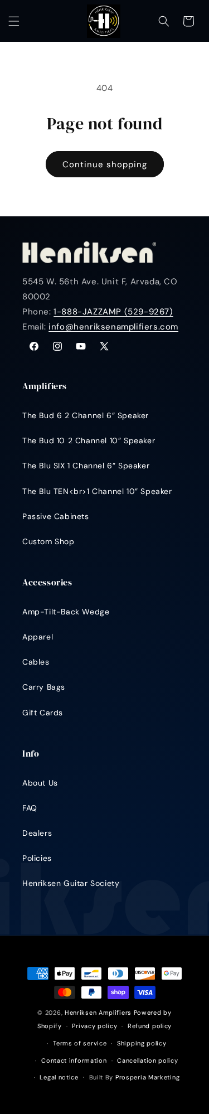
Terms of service (79, 1043)
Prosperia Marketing (147, 1077)
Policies (37, 858)
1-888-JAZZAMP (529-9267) (113, 311)
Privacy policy (94, 1026)
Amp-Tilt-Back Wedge (65, 612)
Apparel (37, 637)
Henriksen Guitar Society (70, 883)
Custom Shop (48, 541)
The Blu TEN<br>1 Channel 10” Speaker (97, 491)
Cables (36, 662)
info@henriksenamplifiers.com (113, 326)
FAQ (29, 808)
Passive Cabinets (55, 516)
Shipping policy (142, 1043)
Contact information (73, 1060)
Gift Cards (42, 713)
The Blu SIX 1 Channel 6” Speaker (85, 466)
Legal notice (59, 1077)
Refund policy (150, 1026)
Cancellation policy (147, 1060)
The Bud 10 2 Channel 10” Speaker (88, 440)
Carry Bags (43, 687)
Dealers (37, 833)
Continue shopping (104, 164)
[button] (14, 21)
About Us (40, 783)
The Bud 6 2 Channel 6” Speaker (85, 415)
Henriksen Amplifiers (98, 1012)
